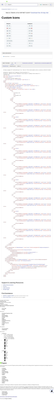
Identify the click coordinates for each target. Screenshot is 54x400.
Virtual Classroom (5, 322)
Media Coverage (5, 372)
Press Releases (5, 371)
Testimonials (4, 329)
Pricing (3, 309)
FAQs (3, 324)
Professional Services (6, 320)
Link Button (13, 56)
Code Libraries (6, 287)
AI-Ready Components (9, 305)
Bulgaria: (9, 337)
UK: (8, 335)
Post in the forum (7, 297)
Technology (4, 369)
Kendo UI (2, 303)
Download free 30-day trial (39, 12)
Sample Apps (6, 289)
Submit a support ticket (8, 295)
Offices (3, 374)
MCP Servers (2, 305)
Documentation (5, 315)
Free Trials (4, 308)
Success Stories (5, 328)
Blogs (3, 318)
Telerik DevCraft (3, 301)
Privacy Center (5, 393)
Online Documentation (8, 285)
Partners (3, 321)
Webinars (4, 319)
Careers (3, 373)
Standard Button (7, 56)
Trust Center (4, 394)
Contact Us (4, 333)
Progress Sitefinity (8, 398)
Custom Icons (14, 9)
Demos (3, 314)
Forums (5, 286)
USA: (8, 334)
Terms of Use (4, 391)
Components (4, 9)
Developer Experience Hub (7, 313)
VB (15, 63)
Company (4, 368)
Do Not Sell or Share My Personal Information (8, 396)
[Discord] (4, 348)
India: (8, 336)
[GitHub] (4, 347)
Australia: (9, 338)
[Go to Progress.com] (3, 363)
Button (9, 9)
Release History (5, 316)
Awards (3, 370)
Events (3, 323)
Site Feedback (5, 392)
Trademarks (25, 387)
